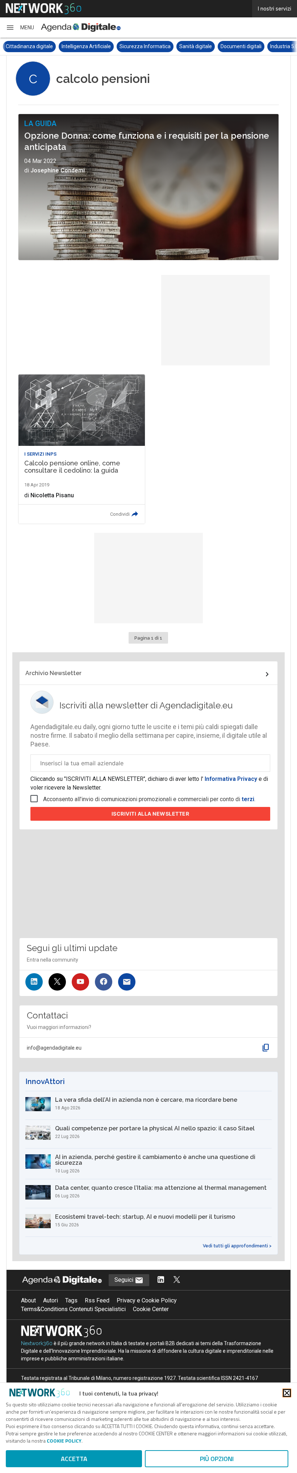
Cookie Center (151, 1309)
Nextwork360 (37, 1343)
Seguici (124, 1279)
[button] (20, 27)
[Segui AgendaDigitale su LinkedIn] (160, 1280)
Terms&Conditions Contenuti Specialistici (73, 1309)
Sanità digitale (140, 46)
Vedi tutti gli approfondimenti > (237, 1245)
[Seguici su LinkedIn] (34, 982)
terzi (248, 799)
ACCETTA (74, 1459)
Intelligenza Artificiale (30, 46)
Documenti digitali (185, 46)
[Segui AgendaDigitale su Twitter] (176, 1280)
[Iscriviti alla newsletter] (126, 982)
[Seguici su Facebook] (103, 982)
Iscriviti (150, 814)
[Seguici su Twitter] (57, 982)
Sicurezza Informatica (89, 46)
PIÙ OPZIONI (217, 1459)
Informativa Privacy (231, 778)
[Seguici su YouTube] (80, 982)
